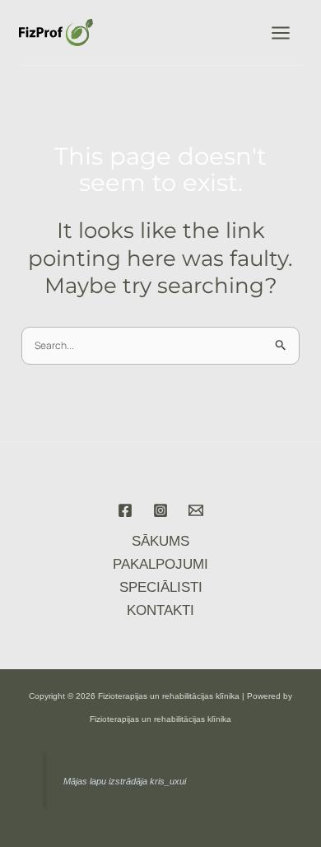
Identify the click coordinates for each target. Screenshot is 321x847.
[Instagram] (160, 510)
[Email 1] (195, 510)
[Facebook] (125, 510)
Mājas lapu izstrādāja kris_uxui (124, 781)
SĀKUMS (160, 541)
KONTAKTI (160, 610)
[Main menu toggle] (280, 33)
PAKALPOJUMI (160, 564)
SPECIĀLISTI (160, 587)
